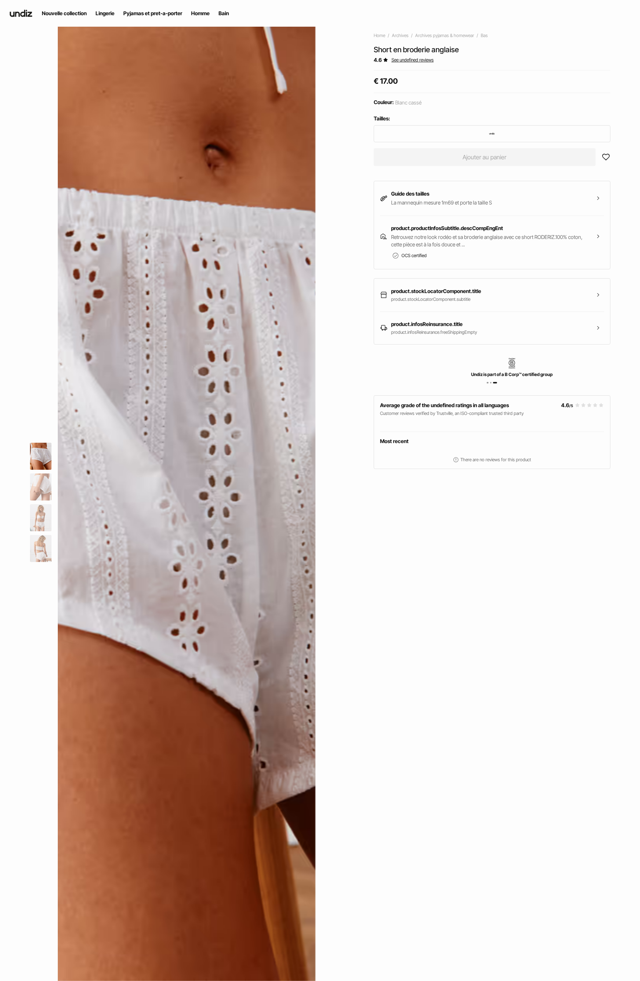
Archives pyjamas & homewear (444, 35)
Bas (484, 35)
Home (379, 35)
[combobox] (492, 133)
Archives (400, 35)
